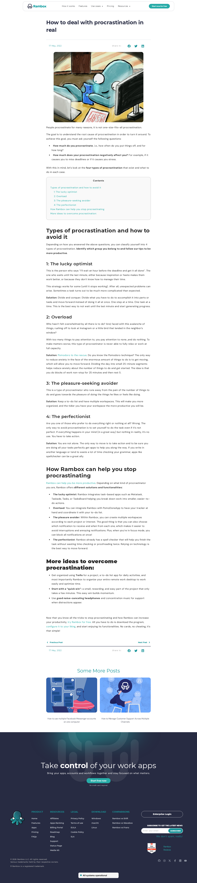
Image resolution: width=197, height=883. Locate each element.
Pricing (34, 832)
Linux (94, 827)
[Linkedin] (180, 860)
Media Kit (54, 850)
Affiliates (54, 818)
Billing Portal (56, 827)
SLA (72, 836)
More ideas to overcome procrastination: (73, 213)
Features (35, 823)
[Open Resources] (130, 6)
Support (54, 841)
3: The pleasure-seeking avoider (72, 200)
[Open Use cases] (102, 6)
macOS (95, 823)
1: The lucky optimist (65, 191)
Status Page (56, 846)
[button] (129, 46)
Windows (96, 818)
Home (34, 818)
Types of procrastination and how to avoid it (75, 187)
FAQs (34, 836)
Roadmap (55, 832)
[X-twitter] (169, 860)
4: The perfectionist (65, 204)
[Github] (159, 860)
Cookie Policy (77, 832)
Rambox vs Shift (120, 818)
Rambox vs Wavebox (122, 823)
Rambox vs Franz (120, 827)
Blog (52, 836)
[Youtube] (185, 860)
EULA (73, 827)
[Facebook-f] (175, 860)
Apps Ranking (57, 823)
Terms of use (77, 823)
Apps (33, 827)
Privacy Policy (77, 818)
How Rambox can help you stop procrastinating (77, 209)
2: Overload (60, 196)
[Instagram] (164, 860)
